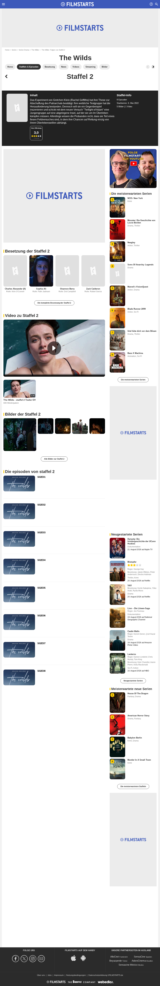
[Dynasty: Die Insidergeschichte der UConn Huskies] (117, 548)
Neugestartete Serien (133, 681)
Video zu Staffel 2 (21, 315)
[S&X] (117, 594)
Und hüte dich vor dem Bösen (142, 331)
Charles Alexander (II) (15, 289)
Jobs (50, 975)
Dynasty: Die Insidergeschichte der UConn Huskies (142, 541)
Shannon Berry (67, 289)
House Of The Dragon (138, 693)
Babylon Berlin (135, 738)
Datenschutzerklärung (97, 975)
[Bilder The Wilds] (19, 434)
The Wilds (35, 50)
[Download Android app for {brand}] (84, 958)
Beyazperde (115, 960)
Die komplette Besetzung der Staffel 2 (54, 303)
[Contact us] (42, 958)
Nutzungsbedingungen (76, 975)
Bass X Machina (135, 353)
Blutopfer (132, 562)
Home (7, 50)
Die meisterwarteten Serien (133, 380)
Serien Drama (24, 50)
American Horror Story (138, 715)
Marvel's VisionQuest (138, 287)
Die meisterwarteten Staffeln (133, 786)
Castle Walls (133, 631)
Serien (14, 50)
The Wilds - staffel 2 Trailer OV (19, 400)
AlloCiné (114, 956)
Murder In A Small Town (139, 760)
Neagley (131, 242)
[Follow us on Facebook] (16, 958)
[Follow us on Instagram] (33, 958)
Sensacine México (128, 964)
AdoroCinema (139, 960)
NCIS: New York (135, 198)
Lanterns (132, 654)
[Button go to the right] (153, 67)
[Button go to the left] (148, 67)
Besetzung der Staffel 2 (27, 251)
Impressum (59, 975)
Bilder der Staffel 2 (22, 414)
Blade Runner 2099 (137, 309)
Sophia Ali (41, 289)
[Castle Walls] (117, 640)
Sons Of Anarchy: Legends (140, 264)
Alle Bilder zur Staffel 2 (54, 459)
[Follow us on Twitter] (25, 958)
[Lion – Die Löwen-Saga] (117, 617)
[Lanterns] (117, 663)
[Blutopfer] (117, 571)
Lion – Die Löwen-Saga (139, 608)
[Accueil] (77, 4)
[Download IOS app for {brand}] (75, 958)
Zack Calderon (93, 289)
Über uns (41, 975)
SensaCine (139, 956)
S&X (130, 585)
